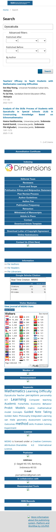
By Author (11, 57)
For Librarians (14, 271)
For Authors (13, 264)
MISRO (7, 441)
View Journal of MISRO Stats (18, 306)
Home (6, 9)
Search (48, 71)
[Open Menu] (3, 3)
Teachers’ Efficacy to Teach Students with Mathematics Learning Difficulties (28, 82)
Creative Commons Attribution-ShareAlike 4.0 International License (28, 445)
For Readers (13, 267)
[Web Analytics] (9, 310)
